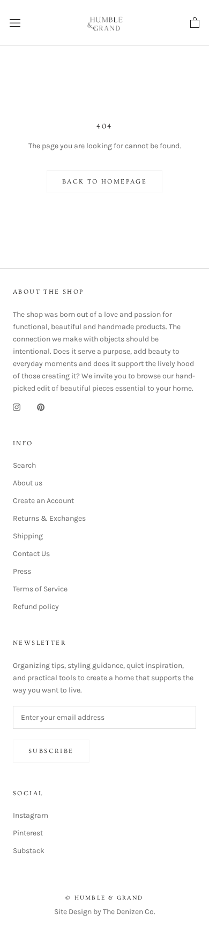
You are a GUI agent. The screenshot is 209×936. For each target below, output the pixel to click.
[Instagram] (16, 406)
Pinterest (28, 833)
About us (27, 483)
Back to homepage (104, 181)
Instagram (30, 815)
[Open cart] (194, 23)
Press (22, 571)
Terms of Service (40, 588)
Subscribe (51, 751)
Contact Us (31, 553)
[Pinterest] (40, 406)
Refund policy (36, 606)
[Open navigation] (15, 23)
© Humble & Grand (104, 897)
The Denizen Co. (129, 911)
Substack (28, 850)
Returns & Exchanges (49, 518)
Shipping (28, 536)
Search (24, 465)
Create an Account (43, 500)
